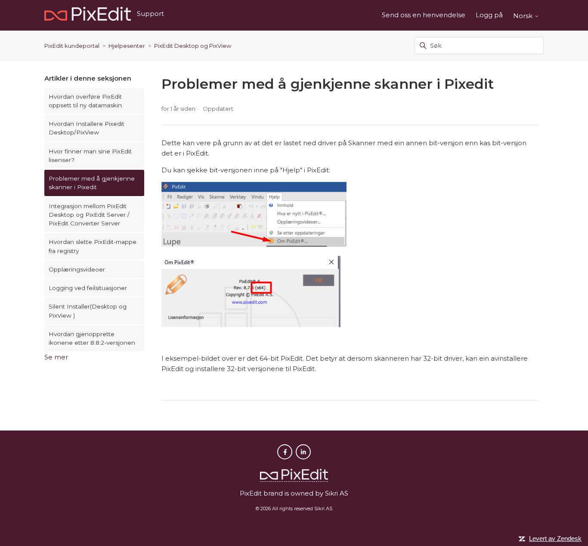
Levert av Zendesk (555, 538)
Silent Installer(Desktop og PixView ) (88, 310)
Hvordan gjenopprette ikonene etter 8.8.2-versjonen (92, 338)
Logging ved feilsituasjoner (88, 287)
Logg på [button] (489, 15)
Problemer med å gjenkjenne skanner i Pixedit (92, 182)
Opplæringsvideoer (77, 269)
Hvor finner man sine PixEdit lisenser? (90, 155)
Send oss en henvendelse (423, 15)
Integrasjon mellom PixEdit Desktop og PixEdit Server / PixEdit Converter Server (89, 215)
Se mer (56, 357)
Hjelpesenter (126, 45)
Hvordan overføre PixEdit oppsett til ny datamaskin (85, 101)
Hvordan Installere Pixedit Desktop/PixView (86, 128)
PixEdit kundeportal (71, 45)
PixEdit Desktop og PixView (192, 45)
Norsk (523, 15)
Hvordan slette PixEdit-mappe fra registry (92, 246)
